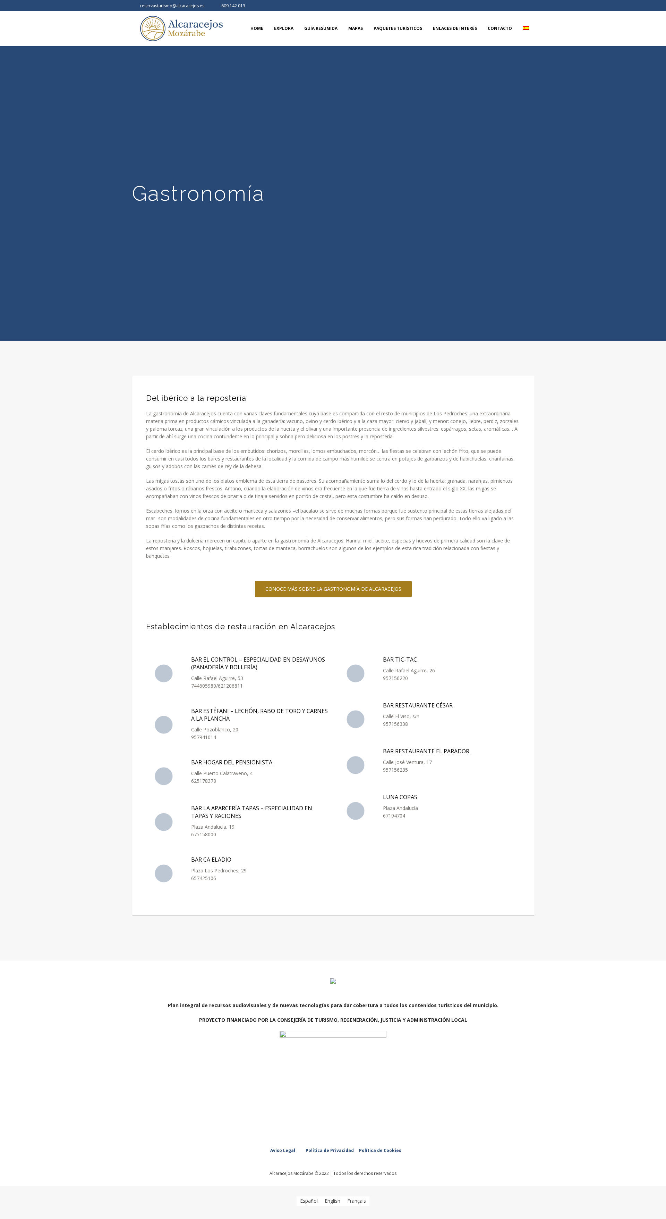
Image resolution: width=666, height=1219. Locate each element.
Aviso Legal (282, 1150)
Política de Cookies (380, 1150)
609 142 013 (233, 6)
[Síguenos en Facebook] (517, 5)
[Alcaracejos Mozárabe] (333, 982)
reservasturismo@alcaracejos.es (172, 6)
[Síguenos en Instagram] (528, 5)
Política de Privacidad (330, 1150)
